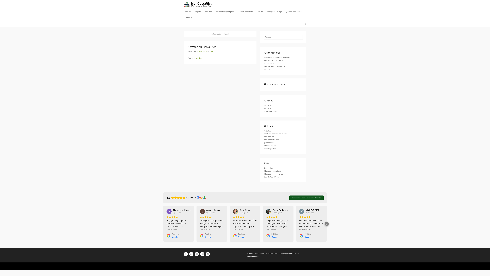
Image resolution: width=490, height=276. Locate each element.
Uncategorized (270, 148)
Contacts (188, 17)
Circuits (260, 12)
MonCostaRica (201, 3)
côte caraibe (269, 137)
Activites (198, 58)
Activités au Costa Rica (202, 47)
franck (212, 51)
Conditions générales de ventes (260, 253)
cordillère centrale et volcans (275, 134)
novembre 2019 (270, 111)
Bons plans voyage (274, 12)
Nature (267, 69)
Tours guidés (269, 63)
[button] (163, 224)
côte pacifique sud (271, 140)
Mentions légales (281, 253)
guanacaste (269, 143)
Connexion (268, 168)
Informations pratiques (225, 12)
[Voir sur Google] (169, 211)
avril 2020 (268, 108)
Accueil (188, 12)
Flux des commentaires (273, 174)
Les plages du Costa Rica (274, 66)
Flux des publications (272, 171)
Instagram (202, 254)
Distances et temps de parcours (277, 57)
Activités (208, 12)
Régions (198, 12)
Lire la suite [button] (172, 229)
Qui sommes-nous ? (294, 12)
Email (208, 254)
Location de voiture (245, 12)
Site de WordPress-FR (273, 177)
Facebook (186, 254)
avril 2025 (268, 105)
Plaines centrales (271, 146)
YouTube (197, 254)
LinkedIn (191, 254)
